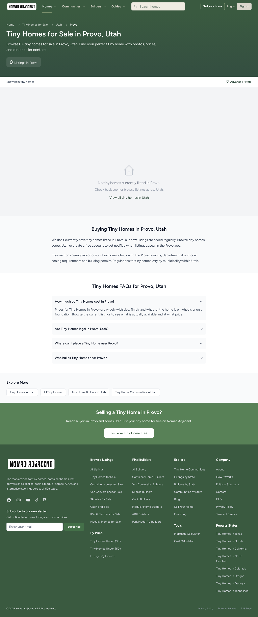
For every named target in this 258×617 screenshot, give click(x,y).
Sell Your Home (184, 506)
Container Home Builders (148, 477)
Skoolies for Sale (100, 499)
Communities (71, 6)
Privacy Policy (224, 506)
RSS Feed (246, 608)
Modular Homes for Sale (105, 521)
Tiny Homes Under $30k (105, 541)
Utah (59, 24)
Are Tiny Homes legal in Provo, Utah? (81, 329)
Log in (231, 6)
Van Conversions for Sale (106, 492)
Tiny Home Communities (189, 469)
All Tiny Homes (53, 392)
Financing (180, 514)
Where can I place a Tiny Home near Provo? (86, 343)
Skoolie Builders (142, 492)
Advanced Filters (241, 82)
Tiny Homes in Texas (229, 533)
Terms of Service (226, 514)
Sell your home (212, 6)
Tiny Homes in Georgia (230, 583)
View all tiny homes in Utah (129, 197)
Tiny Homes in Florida (229, 541)
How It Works (224, 477)
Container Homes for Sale (106, 484)
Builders (96, 6)
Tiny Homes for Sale (35, 24)
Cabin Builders (141, 499)
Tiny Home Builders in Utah (89, 392)
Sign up (244, 6)
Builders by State (185, 484)
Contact (221, 492)
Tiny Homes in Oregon (230, 576)
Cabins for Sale (99, 506)
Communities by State (188, 492)
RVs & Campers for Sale (105, 514)
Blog (177, 499)
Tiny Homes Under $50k (105, 548)
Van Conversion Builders (147, 484)
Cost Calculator (184, 541)
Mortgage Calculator (187, 533)
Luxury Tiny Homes (102, 556)
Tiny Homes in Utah (22, 392)
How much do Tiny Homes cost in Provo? (84, 301)
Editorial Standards (228, 484)
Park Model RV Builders (146, 521)
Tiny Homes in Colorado (231, 568)
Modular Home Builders (147, 506)
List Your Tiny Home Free (129, 433)
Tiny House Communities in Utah (135, 392)
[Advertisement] (72, 117)
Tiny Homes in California (231, 548)
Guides (116, 6)
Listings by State (184, 477)
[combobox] (158, 6)
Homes (47, 6)
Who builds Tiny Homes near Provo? (81, 358)
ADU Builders (140, 514)
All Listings (97, 469)
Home (10, 24)
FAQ (219, 499)
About (220, 469)
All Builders (139, 469)
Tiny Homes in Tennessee (232, 591)
